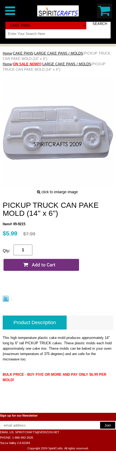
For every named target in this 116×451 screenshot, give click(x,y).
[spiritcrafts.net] (58, 11)
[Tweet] (6, 301)
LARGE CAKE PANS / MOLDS (58, 53)
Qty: (6, 250)
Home (7, 53)
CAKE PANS (23, 53)
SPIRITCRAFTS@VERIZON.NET (37, 432)
